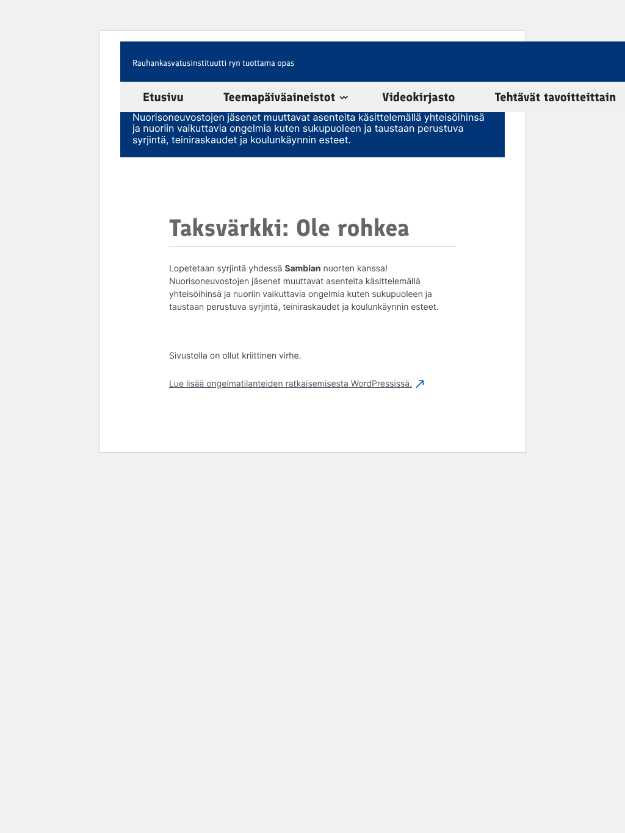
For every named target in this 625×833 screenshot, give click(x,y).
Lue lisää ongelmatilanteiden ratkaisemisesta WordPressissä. (290, 384)
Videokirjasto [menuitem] (418, 97)
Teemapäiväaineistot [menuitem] (279, 97)
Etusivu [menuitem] (163, 97)
